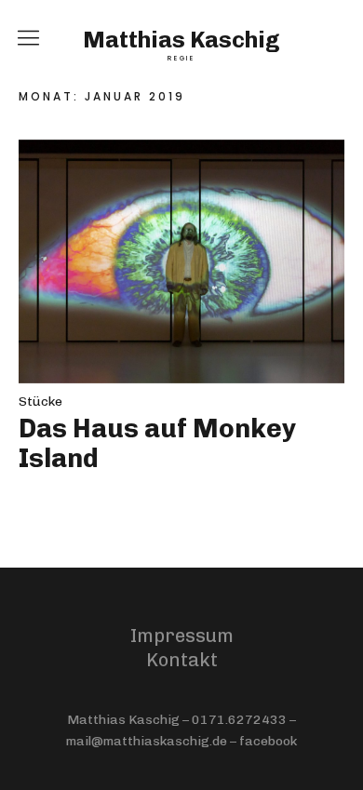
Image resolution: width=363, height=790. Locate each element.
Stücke (40, 401)
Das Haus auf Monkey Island (157, 443)
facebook (268, 741)
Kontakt (182, 660)
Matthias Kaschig (181, 40)
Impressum (182, 635)
